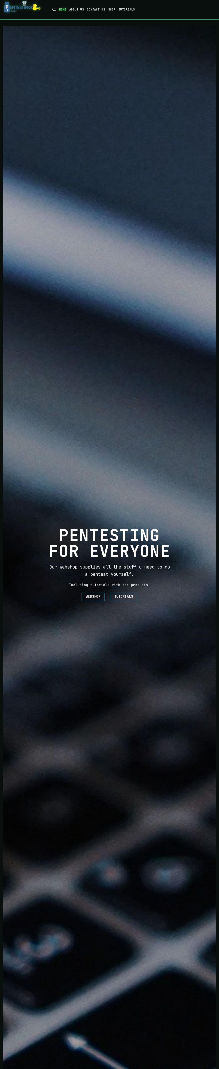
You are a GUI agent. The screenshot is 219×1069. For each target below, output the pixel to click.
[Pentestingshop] (24, 9)
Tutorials (126, 9)
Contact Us (96, 9)
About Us (76, 9)
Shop (111, 9)
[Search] (54, 9)
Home (62, 9)
